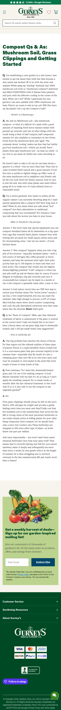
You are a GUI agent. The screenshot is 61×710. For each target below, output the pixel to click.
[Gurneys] (30, 12)
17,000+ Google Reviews (38, 2)
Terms (47, 708)
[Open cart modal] (55, 12)
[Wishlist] (48, 12)
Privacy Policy (23, 574)
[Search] (54, 23)
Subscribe (43, 562)
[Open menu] (4, 12)
